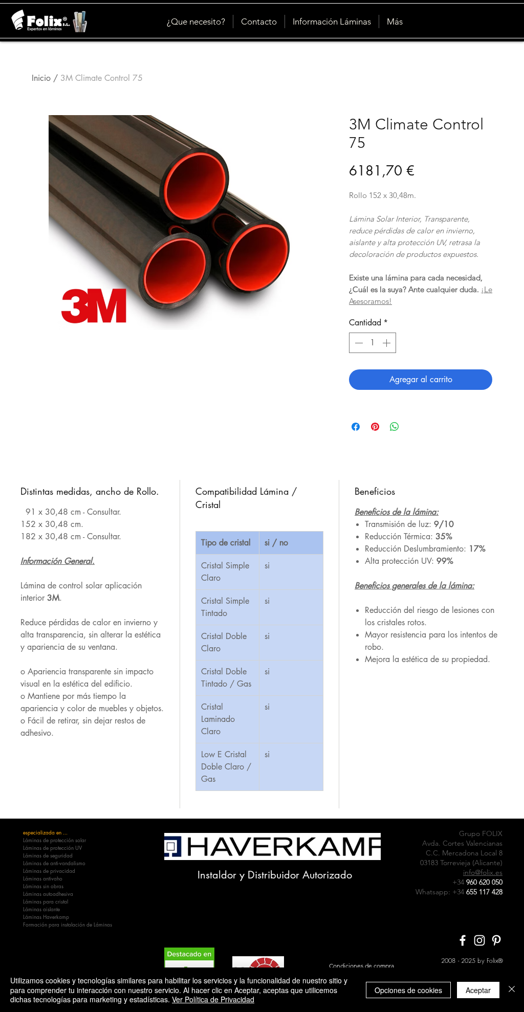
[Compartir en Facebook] (356, 427)
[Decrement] (358, 343)
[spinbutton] (372, 343)
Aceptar (478, 990)
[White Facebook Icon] (462, 940)
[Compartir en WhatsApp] (394, 427)
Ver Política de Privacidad (213, 999)
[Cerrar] (512, 990)
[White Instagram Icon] (479, 940)
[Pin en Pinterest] (375, 427)
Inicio (41, 78)
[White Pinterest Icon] (496, 940)
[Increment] (387, 343)
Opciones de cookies (408, 990)
